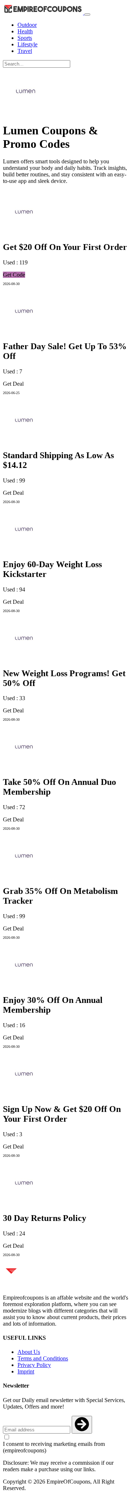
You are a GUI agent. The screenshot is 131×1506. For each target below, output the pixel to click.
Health (25, 31)
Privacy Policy (34, 1365)
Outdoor (27, 25)
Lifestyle (27, 44)
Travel (24, 51)
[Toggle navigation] (87, 14)
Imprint (25, 1371)
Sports (24, 38)
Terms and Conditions (42, 1358)
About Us (28, 1352)
